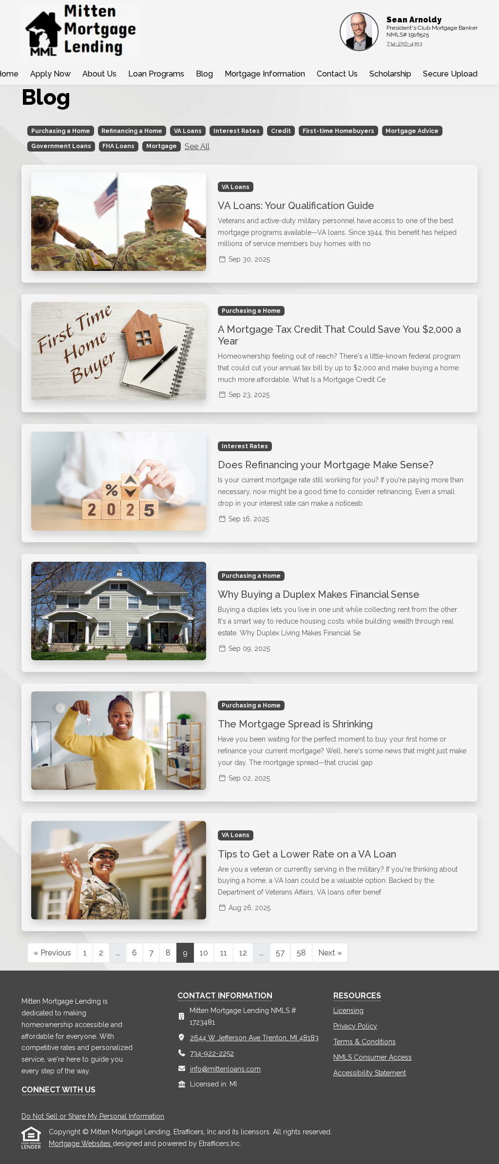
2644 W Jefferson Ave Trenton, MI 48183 (254, 1038)
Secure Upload (450, 73)
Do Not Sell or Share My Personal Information (92, 1116)
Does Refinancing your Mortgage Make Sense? (326, 465)
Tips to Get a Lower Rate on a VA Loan (307, 854)
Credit (281, 131)
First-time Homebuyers (338, 131)
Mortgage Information (265, 73)
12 (243, 952)
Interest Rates (236, 131)
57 (280, 952)
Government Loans (61, 146)
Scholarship (390, 73)
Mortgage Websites (81, 1143)
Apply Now (50, 73)
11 (223, 952)
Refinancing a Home (131, 131)
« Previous (52, 952)
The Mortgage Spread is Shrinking (295, 724)
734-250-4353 (404, 43)
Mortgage (161, 146)
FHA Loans (118, 146)
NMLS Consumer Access (372, 1057)
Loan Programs (156, 73)
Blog (204, 73)
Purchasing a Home (60, 131)
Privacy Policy (355, 1026)
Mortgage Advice (412, 131)
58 (301, 952)
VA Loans (188, 131)
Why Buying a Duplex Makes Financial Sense (319, 594)
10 (204, 952)
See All (197, 146)
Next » (330, 952)
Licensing (348, 1010)
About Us (99, 73)
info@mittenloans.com (225, 1069)
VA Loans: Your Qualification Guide (296, 205)
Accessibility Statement (369, 1073)
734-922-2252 (212, 1053)
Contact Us (337, 73)
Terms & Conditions (364, 1042)
